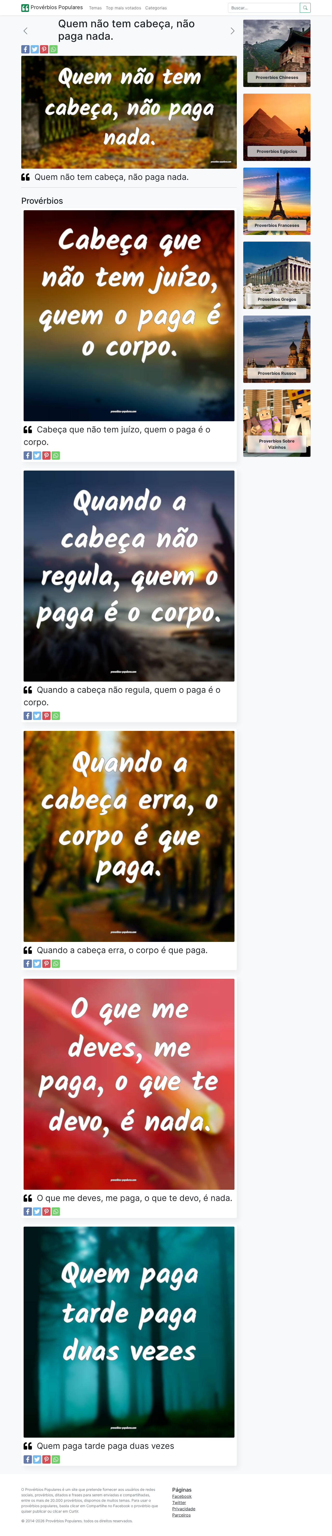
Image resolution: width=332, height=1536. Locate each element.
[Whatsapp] (53, 49)
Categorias (156, 7)
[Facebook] (25, 49)
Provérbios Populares (56, 7)
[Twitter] (35, 49)
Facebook (182, 1496)
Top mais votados (123, 7)
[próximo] (233, 31)
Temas (95, 7)
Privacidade (183, 1508)
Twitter (179, 1502)
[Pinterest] (44, 49)
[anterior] (25, 31)
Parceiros (181, 1515)
